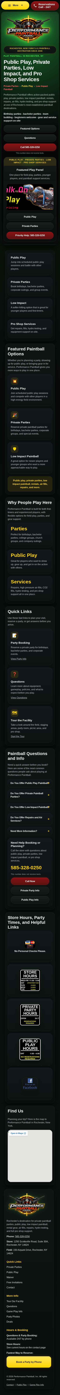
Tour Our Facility (15, 1301)
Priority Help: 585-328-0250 (30, 235)
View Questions (19, 697)
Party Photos (13, 1316)
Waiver (10, 1277)
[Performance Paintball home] (30, 29)
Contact (11, 1287)
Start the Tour (17, 736)
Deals (10, 1321)
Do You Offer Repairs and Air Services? (26, 819)
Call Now (30, 881)
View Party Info (18, 659)
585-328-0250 (22, 1236)
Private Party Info (30, 890)
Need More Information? (23, 831)
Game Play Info (14, 1311)
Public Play (30, 217)
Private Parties (30, 226)
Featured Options (30, 128)
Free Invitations (14, 1282)
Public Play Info (30, 900)
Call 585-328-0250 (30, 147)
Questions (30, 138)
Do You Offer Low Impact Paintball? (30, 807)
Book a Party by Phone (29, 1362)
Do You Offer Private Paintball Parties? (26, 795)
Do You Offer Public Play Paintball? (29, 783)
